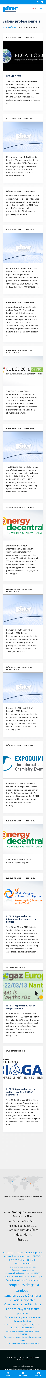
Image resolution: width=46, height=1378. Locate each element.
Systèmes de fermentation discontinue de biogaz (22, 1339)
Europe (22, 1239)
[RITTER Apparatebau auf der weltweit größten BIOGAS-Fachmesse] (23, 1069)
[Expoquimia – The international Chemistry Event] (23, 763)
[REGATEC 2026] (23, 56)
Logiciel (38, 1325)
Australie (34, 1226)
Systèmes (23, 1334)
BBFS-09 (37, 1256)
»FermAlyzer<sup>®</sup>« (30, 1343)
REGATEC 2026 (13, 76)
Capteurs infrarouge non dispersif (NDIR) (23, 1267)
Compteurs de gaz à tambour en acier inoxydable (22, 1298)
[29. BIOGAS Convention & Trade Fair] (23, 687)
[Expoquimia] (23, 137)
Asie (33, 1220)
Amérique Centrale (33, 1212)
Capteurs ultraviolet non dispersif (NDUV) (22, 1273)
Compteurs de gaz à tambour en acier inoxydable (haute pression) (22, 1309)
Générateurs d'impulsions (12, 1325)
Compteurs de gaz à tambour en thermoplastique (23, 1319)
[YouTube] (42, 2)
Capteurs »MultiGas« (15, 1276)
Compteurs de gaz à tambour (22, 1287)
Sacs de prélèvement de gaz (15, 1331)
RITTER (5, 27)
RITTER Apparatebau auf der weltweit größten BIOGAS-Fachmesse (21, 1092)
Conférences (22, 350)
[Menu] (41, 8)
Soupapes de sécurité (32, 1331)
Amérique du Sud (19, 1221)
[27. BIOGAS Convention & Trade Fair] (23, 609)
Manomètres (15, 1328)
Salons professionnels (26, 38)
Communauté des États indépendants (22, 1232)
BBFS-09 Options (17, 1259)
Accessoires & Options (30, 1252)
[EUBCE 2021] (23, 248)
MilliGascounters (27, 1327)
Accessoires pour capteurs (17, 1256)
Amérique (17, 1212)
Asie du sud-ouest (19, 1225)
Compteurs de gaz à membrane (23, 1280)
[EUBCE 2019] (23, 371)
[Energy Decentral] (23, 839)
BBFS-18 (31, 1260)
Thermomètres (13, 1343)
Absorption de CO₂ (9, 1253)
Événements (14, 27)
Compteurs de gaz (34, 1276)
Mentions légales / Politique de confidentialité (23, 1369)
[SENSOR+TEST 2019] (23, 446)
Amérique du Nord (23, 1216)
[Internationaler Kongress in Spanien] (23, 896)
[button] (34, 8)
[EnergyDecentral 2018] (23, 525)
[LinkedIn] (37, 2)
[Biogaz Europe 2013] (23, 985)
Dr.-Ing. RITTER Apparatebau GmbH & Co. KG (27, 1359)
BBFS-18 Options (23, 1263)
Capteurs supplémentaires (23, 1270)
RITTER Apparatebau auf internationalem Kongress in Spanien (21, 919)
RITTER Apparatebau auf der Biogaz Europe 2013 (21, 1007)
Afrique (7, 1212)
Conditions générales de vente (23, 1366)
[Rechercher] (28, 9)
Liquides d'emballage (28, 1325)
